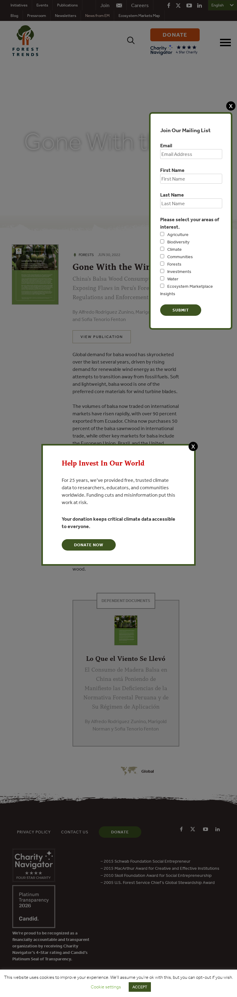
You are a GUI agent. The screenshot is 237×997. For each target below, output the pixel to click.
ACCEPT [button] (139, 987)
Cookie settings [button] (106, 987)
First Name (172, 170)
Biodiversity (178, 242)
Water (172, 279)
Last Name (172, 195)
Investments (179, 271)
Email (166, 145)
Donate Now (88, 544)
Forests (174, 264)
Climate (174, 249)
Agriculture (178, 234)
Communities (180, 256)
